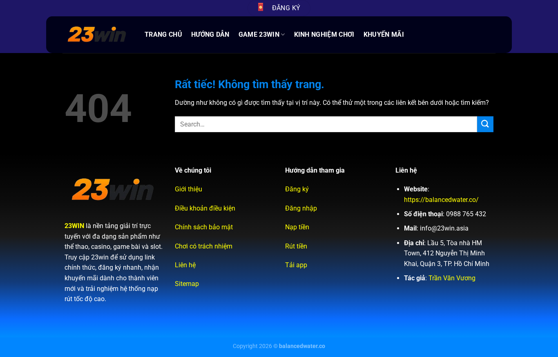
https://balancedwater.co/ (441, 200)
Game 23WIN (259, 34)
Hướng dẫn (210, 34)
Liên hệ (185, 265)
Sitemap (187, 284)
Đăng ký (297, 189)
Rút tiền (296, 246)
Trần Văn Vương (452, 278)
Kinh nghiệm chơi (324, 34)
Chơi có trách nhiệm (203, 246)
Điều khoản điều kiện (205, 208)
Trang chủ (163, 34)
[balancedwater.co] (97, 34)
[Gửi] (485, 124)
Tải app (296, 265)
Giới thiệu (188, 189)
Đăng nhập (301, 208)
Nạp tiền (297, 227)
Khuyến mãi (384, 34)
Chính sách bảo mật (204, 227)
